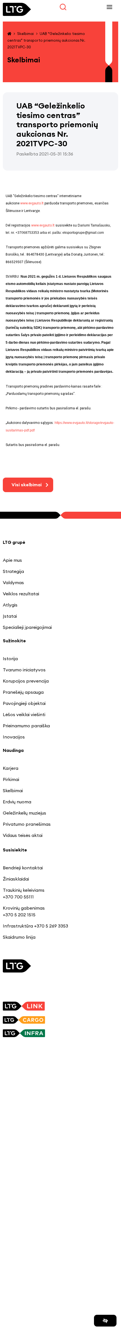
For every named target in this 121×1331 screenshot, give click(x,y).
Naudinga (13, 750)
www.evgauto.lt (32, 203)
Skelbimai (25, 33)
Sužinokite (14, 640)
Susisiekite (15, 850)
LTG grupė (14, 542)
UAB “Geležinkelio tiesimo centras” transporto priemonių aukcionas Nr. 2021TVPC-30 (46, 40)
